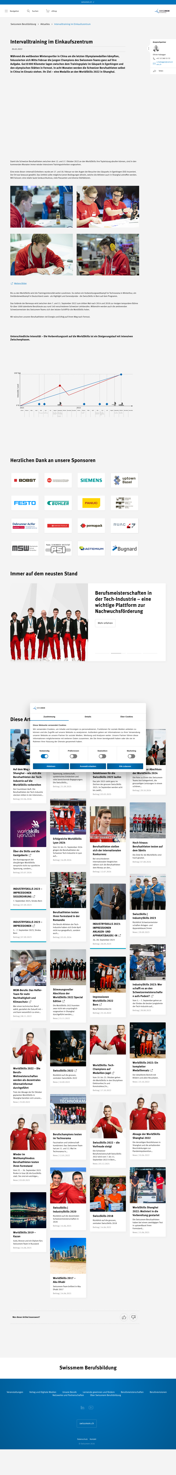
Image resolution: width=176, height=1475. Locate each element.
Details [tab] (88, 717)
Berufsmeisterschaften (132, 1392)
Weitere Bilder (20, 284)
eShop (54, 11)
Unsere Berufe (69, 1392)
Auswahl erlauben (88, 766)
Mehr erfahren (105, 611)
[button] (102, 653)
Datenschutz (82, 1439)
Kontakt (93, 1439)
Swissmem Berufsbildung (24, 24)
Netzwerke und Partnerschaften (68, 1395)
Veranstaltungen (15, 1392)
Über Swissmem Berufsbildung (105, 1395)
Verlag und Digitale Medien (42, 1392)
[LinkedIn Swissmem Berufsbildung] (82, 1407)
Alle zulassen (125, 766)
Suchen (35, 11)
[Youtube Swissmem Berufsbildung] (91, 1407)
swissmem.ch (86, 2)
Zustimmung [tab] (49, 717)
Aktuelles (45, 24)
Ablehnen (51, 766)
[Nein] (133, 1317)
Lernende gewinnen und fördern (99, 1392)
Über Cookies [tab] (126, 717)
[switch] (73, 756)
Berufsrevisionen (158, 1392)
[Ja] (124, 1317)
